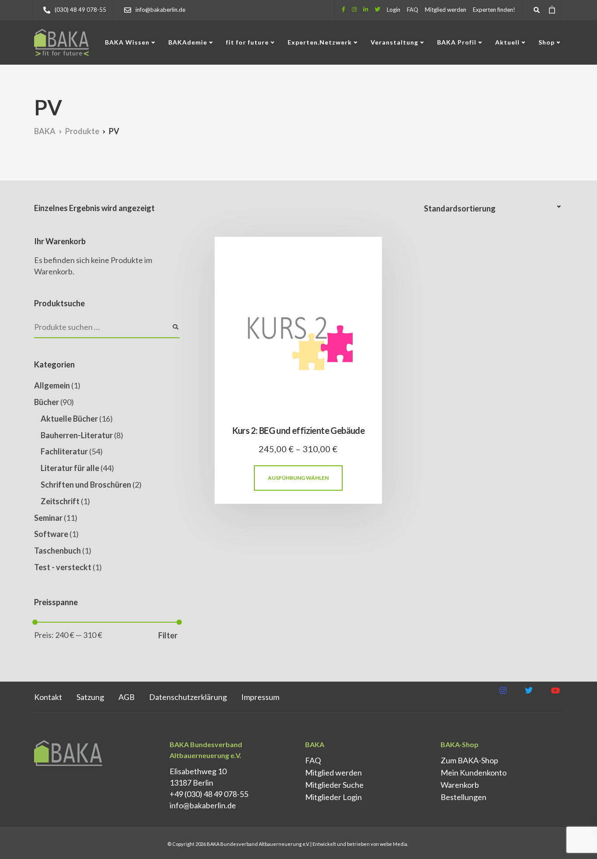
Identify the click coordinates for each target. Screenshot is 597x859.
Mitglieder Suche (334, 785)
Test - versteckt (62, 567)
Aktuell (507, 42)
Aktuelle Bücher (69, 418)
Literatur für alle (70, 468)
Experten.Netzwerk (320, 42)
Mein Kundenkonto (474, 772)
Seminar (48, 518)
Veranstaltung (394, 42)
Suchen (175, 327)
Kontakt (48, 697)
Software (51, 534)
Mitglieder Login (333, 797)
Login (393, 9)
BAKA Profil (456, 42)
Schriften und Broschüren (86, 484)
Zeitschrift (60, 501)
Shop (546, 42)
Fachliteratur (64, 451)
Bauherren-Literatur (77, 435)
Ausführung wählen (298, 478)
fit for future (247, 42)
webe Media (393, 844)
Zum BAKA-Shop (469, 760)
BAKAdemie (187, 42)
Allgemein (52, 385)
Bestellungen (463, 797)
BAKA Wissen (127, 42)
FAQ (412, 9)
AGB (126, 697)
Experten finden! (494, 9)
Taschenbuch (57, 550)
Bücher (46, 402)
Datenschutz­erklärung (188, 697)
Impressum (260, 697)
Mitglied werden (445, 9)
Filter (167, 635)
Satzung (90, 697)
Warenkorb (460, 785)
